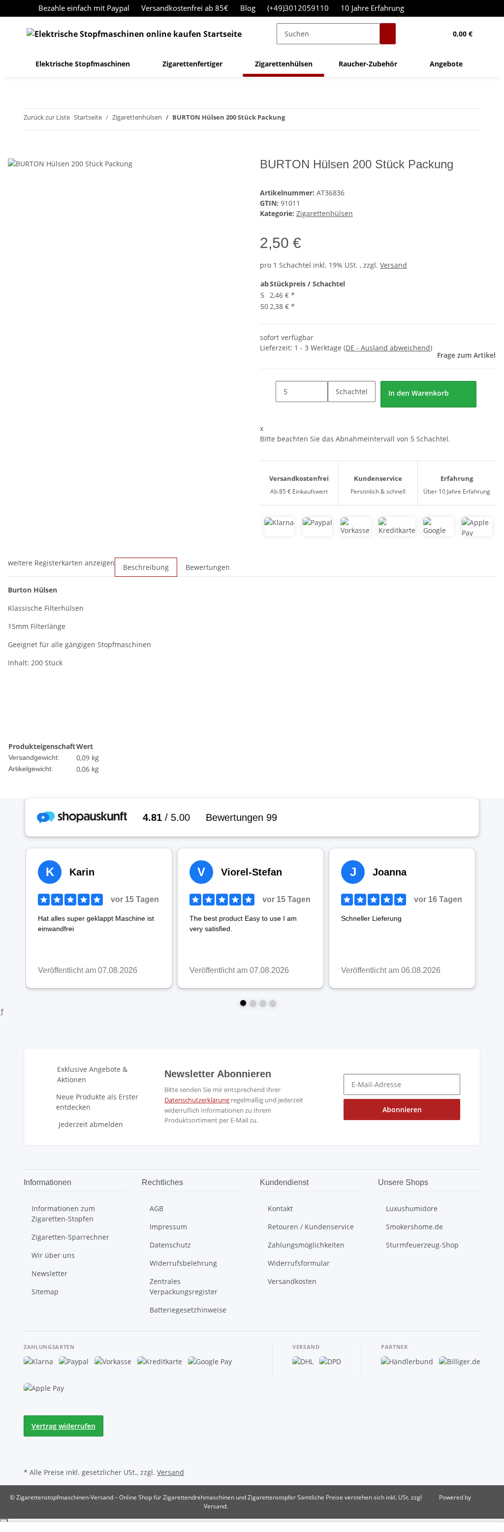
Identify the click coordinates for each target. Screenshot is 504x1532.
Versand (393, 265)
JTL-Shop (484, 1497)
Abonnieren (402, 1109)
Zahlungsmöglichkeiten (306, 1245)
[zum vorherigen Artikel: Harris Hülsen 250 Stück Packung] (293, 119)
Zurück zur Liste (47, 117)
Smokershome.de (414, 1226)
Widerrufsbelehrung (183, 1263)
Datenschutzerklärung (196, 1099)
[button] (419, 34)
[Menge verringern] (268, 391)
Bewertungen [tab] (208, 567)
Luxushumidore (412, 1208)
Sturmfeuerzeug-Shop (422, 1245)
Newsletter (49, 1273)
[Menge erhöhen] (336, 412)
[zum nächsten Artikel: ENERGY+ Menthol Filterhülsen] (310, 119)
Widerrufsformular (299, 1263)
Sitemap (45, 1291)
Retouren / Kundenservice (311, 1226)
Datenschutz (170, 1245)
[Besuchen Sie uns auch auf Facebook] (31, 1442)
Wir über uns (53, 1255)
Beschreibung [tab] (146, 567)
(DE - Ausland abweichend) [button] (388, 347)
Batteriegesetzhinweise (188, 1309)
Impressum (168, 1226)
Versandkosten (292, 1281)
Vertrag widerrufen (63, 1426)
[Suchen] (388, 33)
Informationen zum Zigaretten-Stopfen (63, 1213)
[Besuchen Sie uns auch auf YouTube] (31, 1453)
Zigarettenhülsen (324, 213)
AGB (156, 1208)
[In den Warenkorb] (16, 152)
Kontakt (280, 1208)
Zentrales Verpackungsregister (184, 1286)
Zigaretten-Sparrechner (70, 1237)
